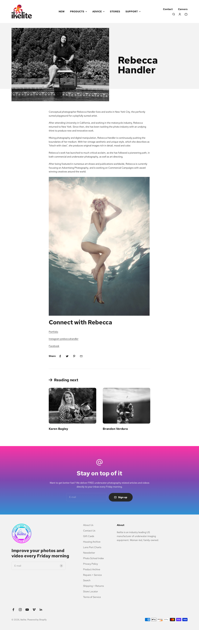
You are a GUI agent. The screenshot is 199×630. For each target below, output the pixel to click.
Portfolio (53, 331)
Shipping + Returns (93, 585)
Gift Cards (88, 536)
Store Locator (90, 591)
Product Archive (91, 569)
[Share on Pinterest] (74, 356)
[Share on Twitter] (67, 356)
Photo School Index (93, 558)
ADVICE (97, 11)
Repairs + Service (92, 574)
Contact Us (89, 530)
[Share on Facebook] (60, 356)
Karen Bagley (58, 429)
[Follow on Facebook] (13, 609)
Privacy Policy (90, 563)
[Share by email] (81, 356)
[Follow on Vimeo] (34, 609)
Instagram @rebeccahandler (63, 338)
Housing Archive (91, 541)
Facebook (54, 346)
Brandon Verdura (115, 429)
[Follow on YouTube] (27, 609)
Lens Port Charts (92, 547)
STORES (115, 11)
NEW (62, 11)
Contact (168, 9)
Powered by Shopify (37, 619)
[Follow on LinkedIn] (41, 609)
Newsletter (89, 552)
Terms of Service (92, 597)
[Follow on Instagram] (20, 609)
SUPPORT (131, 11)
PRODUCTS (77, 11)
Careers (182, 9)
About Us (88, 525)
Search (86, 580)
